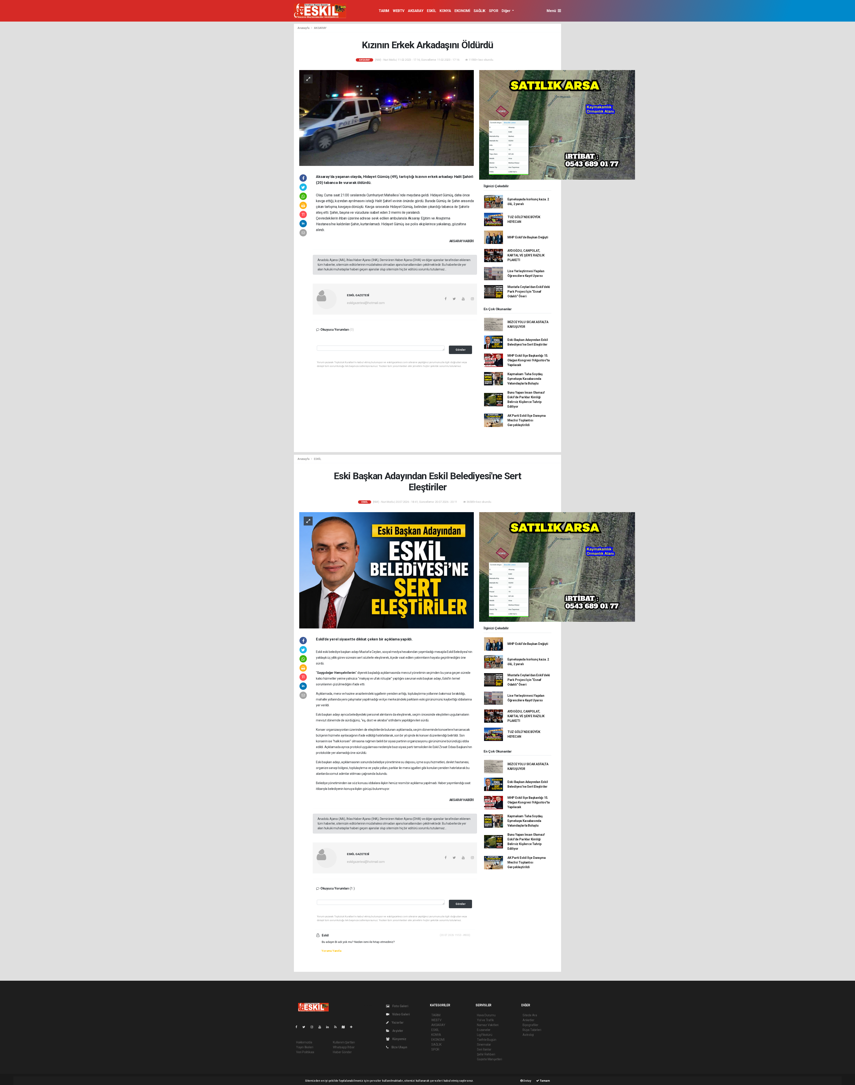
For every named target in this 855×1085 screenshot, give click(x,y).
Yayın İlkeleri (304, 1047)
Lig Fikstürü (484, 1035)
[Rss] (337, 1027)
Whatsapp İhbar (343, 1047)
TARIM (384, 11)
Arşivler (397, 1031)
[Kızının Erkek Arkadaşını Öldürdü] (386, 117)
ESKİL (431, 11)
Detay (527, 1080)
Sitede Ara (530, 1015)
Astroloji (528, 1035)
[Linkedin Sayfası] (329, 1027)
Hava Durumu (486, 1015)
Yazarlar (397, 1022)
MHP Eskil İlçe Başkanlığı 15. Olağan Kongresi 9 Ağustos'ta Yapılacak (528, 360)
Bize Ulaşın (399, 1047)
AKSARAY (415, 11)
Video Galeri (400, 1014)
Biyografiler (530, 1025)
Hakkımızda (304, 1042)
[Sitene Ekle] (353, 1027)
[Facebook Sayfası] (298, 1027)
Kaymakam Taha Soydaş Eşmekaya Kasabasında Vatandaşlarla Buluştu (525, 378)
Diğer (506, 11)
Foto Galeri (400, 1006)
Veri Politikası (305, 1052)
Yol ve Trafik (485, 1020)
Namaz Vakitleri (488, 1025)
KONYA (445, 11)
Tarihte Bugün (486, 1039)
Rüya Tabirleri (532, 1030)
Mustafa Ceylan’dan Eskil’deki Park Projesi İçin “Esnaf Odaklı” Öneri (528, 291)
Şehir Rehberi (486, 1054)
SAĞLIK (479, 11)
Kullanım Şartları (344, 1042)
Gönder (461, 349)
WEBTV (398, 11)
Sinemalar (484, 1044)
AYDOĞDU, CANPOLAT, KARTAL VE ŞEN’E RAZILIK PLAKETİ (526, 255)
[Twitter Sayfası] (305, 1027)
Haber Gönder (342, 1052)
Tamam (544, 1080)
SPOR (493, 11)
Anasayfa (303, 28)
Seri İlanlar (484, 1049)
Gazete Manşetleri (489, 1059)
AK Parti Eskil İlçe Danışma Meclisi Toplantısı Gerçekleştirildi (526, 420)
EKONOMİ (462, 11)
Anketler (528, 1020)
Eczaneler (484, 1030)
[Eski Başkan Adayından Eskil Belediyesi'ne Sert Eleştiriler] (386, 570)
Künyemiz (399, 1039)
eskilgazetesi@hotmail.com (366, 303)
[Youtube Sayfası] (321, 1027)
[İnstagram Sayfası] (314, 1027)
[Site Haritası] (345, 1027)
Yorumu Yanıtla (331, 950)
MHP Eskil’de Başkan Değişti (527, 237)
